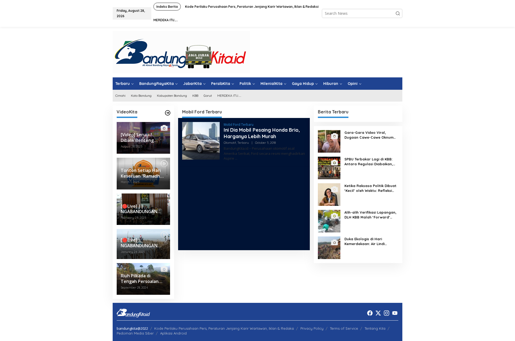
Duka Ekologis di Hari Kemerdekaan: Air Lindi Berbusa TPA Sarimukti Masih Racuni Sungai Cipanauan (370, 241)
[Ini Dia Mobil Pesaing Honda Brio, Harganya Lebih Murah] (236, 158)
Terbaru (243, 143)
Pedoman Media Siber (135, 333)
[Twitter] (378, 313)
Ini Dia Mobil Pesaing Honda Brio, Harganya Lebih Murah (262, 133)
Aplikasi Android (173, 333)
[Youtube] (394, 313)
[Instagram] (386, 313)
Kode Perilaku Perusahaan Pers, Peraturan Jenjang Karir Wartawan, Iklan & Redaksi (224, 328)
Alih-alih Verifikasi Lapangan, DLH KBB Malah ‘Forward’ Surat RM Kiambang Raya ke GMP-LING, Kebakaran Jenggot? (370, 215)
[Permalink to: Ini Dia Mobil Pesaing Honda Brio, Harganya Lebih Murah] (201, 140)
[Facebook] (369, 313)
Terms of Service (344, 328)
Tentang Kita (375, 328)
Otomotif (230, 143)
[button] (397, 13)
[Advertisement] (244, 208)
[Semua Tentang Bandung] (181, 51)
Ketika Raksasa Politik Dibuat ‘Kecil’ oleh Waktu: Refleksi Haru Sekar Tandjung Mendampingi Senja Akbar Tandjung (370, 188)
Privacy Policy (311, 328)
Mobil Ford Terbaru (238, 124)
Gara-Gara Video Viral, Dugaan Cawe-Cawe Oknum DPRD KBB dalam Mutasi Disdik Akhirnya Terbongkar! (368, 135)
